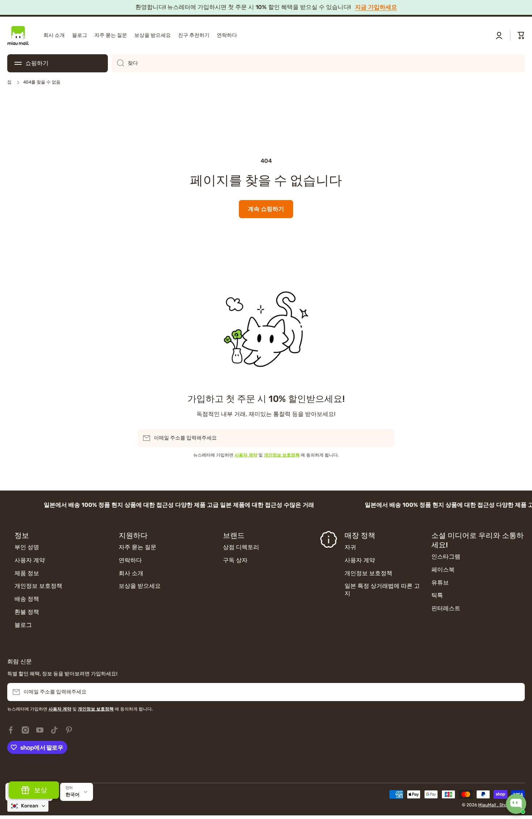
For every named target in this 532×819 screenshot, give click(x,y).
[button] (521, 35)
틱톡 (437, 595)
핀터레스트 (445, 608)
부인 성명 (26, 547)
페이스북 (443, 569)
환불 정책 (26, 611)
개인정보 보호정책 (38, 585)
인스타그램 (445, 556)
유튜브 (440, 582)
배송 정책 (26, 598)
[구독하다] (385, 438)
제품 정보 (26, 573)
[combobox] (318, 63)
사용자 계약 (29, 560)
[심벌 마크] (18, 35)
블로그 (23, 624)
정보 (21, 535)
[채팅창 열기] (516, 804)
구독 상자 (235, 560)
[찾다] (117, 63)
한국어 (73, 794)
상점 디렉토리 (241, 547)
